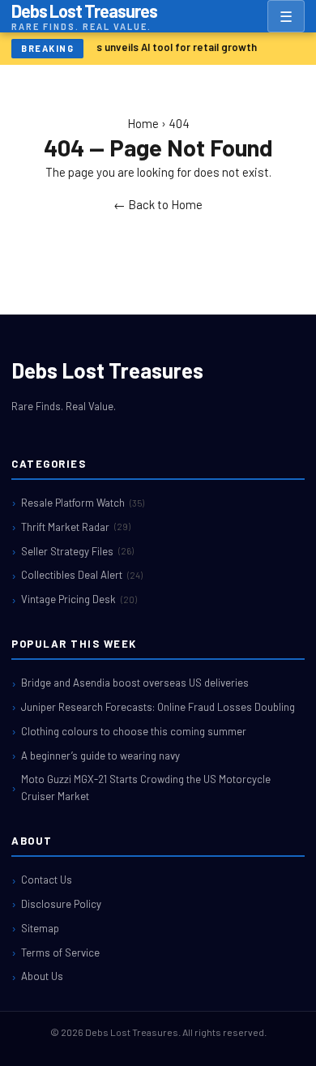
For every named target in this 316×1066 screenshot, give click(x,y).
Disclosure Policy (61, 903)
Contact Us (46, 879)
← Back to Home (158, 204)
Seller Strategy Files (77, 551)
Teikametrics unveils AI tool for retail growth (147, 47)
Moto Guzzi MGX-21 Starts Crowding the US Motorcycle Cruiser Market (146, 788)
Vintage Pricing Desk (79, 599)
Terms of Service (60, 952)
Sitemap (40, 928)
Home (143, 123)
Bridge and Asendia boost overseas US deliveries (135, 682)
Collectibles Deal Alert (82, 574)
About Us (42, 976)
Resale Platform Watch (82, 502)
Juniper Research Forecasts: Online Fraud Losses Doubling (158, 706)
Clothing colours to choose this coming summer (133, 731)
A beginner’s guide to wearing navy (100, 755)
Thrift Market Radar (75, 526)
